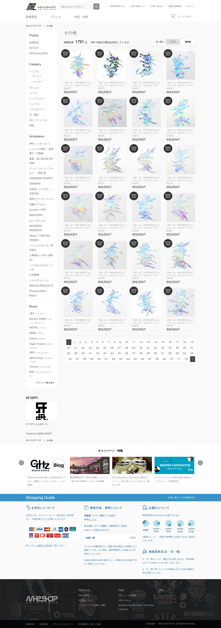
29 (133, 347)
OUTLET (34, 48)
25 (104, 347)
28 (126, 347)
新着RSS (30, 624)
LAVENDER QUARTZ (41, 178)
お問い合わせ (157, 6)
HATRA (38, 327)
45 (119, 353)
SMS (39, 352)
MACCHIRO (35, 215)
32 (155, 347)
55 (191, 353)
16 (170, 342)
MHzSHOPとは (117, 6)
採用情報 (43, 624)
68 (157, 359)
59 (91, 359)
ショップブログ (165, 595)
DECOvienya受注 (38, 53)
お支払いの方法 (43, 545)
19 (191, 342)
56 (70, 359)
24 (97, 347)
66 (142, 359)
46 (126, 353)
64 (128, 359)
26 (112, 347)
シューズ (34, 104)
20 (68, 347)
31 (148, 347)
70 (171, 359)
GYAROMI (34, 183)
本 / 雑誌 (34, 114)
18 (184, 342)
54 (184, 353)
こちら (93, 519)
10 (126, 342)
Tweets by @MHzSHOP (39, 433)
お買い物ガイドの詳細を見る (181, 497)
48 (141, 353)
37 (191, 347)
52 (170, 353)
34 (170, 347)
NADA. (36, 333)
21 (75, 347)
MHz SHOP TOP (33, 26)
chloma (38, 338)
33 (162, 347)
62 (113, 359)
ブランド (55, 16)
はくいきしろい (37, 220)
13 (148, 342)
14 (155, 342)
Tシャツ (37, 76)
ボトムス (34, 87)
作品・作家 (81, 16)
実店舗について (86, 600)
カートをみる (184, 16)
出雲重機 (34, 275)
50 (155, 353)
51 (162, 353)
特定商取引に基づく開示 (89, 624)
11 (133, 342)
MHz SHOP (84, 595)
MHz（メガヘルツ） (40, 143)
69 (164, 359)
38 (68, 353)
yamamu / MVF (37, 210)
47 (133, 353)
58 (84, 359)
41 (90, 353)
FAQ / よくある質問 (127, 595)
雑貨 (31, 125)
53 (177, 353)
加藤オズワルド (37, 204)
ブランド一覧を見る (45, 382)
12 (141, 342)
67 (149, 359)
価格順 (188, 42)
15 (162, 342)
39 (75, 353)
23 (90, 347)
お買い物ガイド (137, 6)
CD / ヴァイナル (38, 120)
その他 (70, 33)
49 (148, 353)
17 (177, 342)
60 (99, 359)
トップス (34, 71)
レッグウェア (36, 98)
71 (178, 359)
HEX (37, 313)
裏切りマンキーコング (41, 199)
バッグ (33, 93)
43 (104, 353)
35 (177, 347)
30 (141, 347)
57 (77, 359)
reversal (40, 366)
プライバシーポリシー (63, 624)
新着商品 (31, 16)
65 (135, 359)
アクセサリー (36, 109)
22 (83, 347)
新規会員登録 (175, 6)
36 (184, 347)
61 (106, 359)
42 (97, 353)
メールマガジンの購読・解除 (92, 605)
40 (83, 353)
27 (119, 347)
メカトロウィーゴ (39, 280)
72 (186, 359)
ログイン (191, 6)
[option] (47, 470)
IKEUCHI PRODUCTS (41, 285)
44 (112, 353)
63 (120, 359)
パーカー (37, 81)
